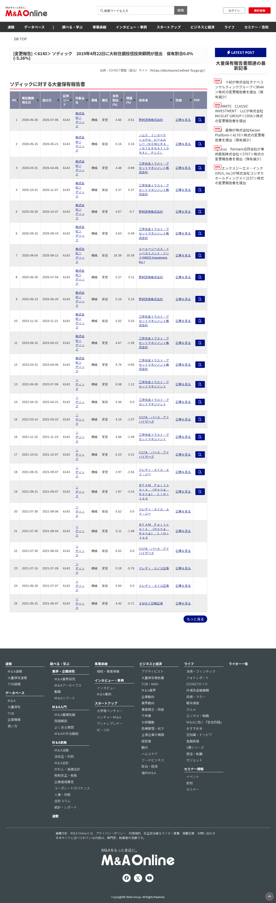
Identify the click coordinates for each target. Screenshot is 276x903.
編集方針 (62, 833)
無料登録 (259, 10)
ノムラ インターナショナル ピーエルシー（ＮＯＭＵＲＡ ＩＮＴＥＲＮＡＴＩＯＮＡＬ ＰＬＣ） (154, 143)
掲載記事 (188, 833)
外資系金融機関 (197, 690)
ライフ (229, 27)
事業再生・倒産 (152, 709)
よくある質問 (64, 727)
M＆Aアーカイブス (68, 685)
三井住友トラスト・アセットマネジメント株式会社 (154, 168)
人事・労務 (62, 794)
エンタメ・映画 (197, 715)
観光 (144, 747)
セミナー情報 (194, 769)
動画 (57, 691)
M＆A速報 (15, 671)
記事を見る (183, 120)
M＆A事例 (104, 694)
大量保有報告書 (152, 677)
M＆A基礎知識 (64, 714)
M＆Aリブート (64, 698)
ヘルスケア (149, 753)
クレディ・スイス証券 (154, 568)
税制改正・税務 (65, 775)
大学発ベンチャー (110, 710)
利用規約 (135, 833)
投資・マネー (196, 696)
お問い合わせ (206, 833)
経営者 (146, 741)
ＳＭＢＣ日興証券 (151, 603)
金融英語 (192, 741)
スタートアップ (169, 27)
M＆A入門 (59, 707)
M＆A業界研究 (64, 679)
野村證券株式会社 (151, 120)
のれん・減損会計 (67, 769)
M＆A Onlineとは (82, 833)
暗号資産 (192, 703)
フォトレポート (197, 677)
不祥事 (146, 715)
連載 (55, 816)
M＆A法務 (61, 750)
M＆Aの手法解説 (66, 733)
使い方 (12, 726)
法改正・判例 (64, 756)
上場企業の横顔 (152, 734)
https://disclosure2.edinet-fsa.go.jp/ (177, 70)
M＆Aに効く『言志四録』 (204, 722)
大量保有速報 (17, 677)
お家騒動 (147, 722)
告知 (189, 783)
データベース (34, 27)
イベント (192, 776)
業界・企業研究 (63, 671)
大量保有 (14, 707)
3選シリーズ (195, 747)
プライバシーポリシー (111, 833)
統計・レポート (65, 807)
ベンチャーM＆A (109, 717)
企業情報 (14, 719)
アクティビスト (152, 671)
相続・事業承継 (108, 671)
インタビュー (106, 688)
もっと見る (195, 619)
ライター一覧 (238, 663)
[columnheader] (15, 100)
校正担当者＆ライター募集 (162, 833)
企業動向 (147, 696)
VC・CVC (103, 730)
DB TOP (20, 38)
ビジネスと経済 (202, 27)
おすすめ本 (194, 728)
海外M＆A (148, 772)
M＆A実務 (59, 742)
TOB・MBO (149, 684)
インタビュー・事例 (131, 27)
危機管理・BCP (152, 728)
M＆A (12, 700)
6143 (42, 53)
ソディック (80, 384)
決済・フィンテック (200, 671)
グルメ (191, 709)
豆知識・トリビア (199, 734)
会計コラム (62, 800)
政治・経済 (149, 766)
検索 (180, 10)
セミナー (192, 789)
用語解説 (60, 721)
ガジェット (194, 760)
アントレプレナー (109, 723)
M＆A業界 (148, 690)
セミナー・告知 (256, 27)
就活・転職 (194, 753)
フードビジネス (152, 760)
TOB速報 (14, 684)
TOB (11, 713)
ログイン (234, 10)
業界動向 (147, 703)
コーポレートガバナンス (72, 788)
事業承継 (99, 27)
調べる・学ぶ (72, 27)
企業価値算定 (64, 782)
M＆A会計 (61, 763)
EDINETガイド (197, 684)
